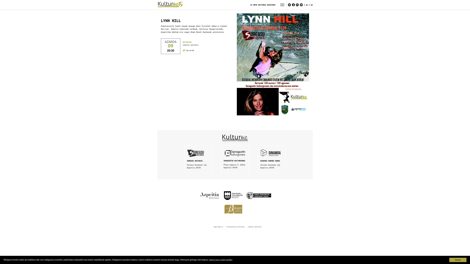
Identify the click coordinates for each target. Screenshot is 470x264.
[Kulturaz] (170, 5)
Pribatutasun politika (235, 227)
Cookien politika (254, 227)
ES (307, 5)
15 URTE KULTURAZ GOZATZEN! (263, 5)
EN (312, 5)
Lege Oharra (218, 227)
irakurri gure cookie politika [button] (220, 260)
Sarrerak (189, 50)
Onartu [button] (458, 260)
